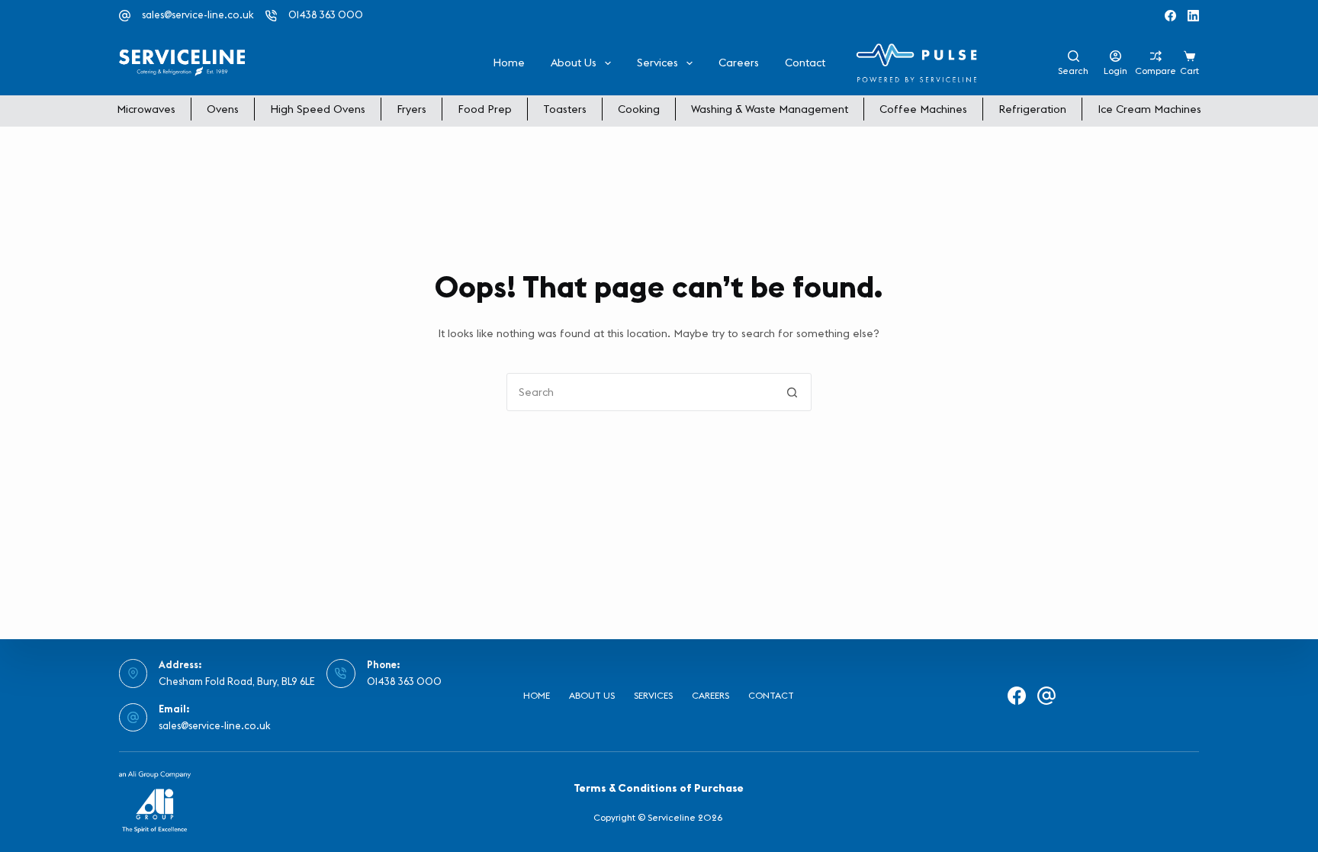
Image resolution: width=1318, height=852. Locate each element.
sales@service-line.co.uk (198, 14)
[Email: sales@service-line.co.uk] (133, 717)
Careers (738, 62)
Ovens (223, 109)
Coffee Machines (923, 109)
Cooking (639, 109)
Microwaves (146, 109)
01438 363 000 (325, 14)
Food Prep (485, 109)
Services (657, 62)
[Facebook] (1170, 15)
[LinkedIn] (1193, 15)
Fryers (411, 109)
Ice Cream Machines (1149, 109)
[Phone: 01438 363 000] (340, 673)
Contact (805, 62)
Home (509, 62)
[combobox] (640, 392)
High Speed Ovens (317, 109)
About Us (573, 62)
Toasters (565, 109)
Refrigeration (1032, 109)
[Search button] (792, 392)
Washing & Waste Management (769, 109)
